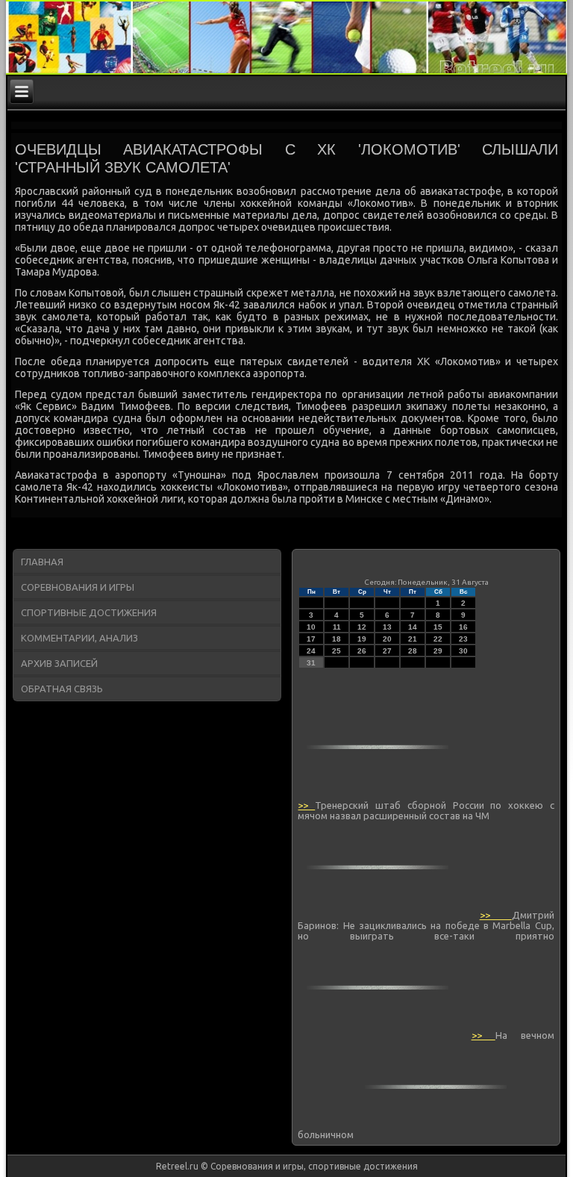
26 (361, 651)
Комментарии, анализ (79, 638)
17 (311, 639)
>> (306, 805)
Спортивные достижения (89, 612)
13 (387, 627)
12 (361, 627)
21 (412, 639)
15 (437, 627)
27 (387, 651)
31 (311, 663)
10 (311, 627)
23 (463, 639)
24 (311, 651)
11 (337, 627)
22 (437, 639)
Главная (42, 561)
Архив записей (59, 663)
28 (412, 651)
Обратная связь (62, 688)
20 (387, 639)
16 (463, 627)
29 (437, 651)
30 (463, 651)
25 (336, 651)
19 (361, 639)
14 (412, 627)
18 (336, 639)
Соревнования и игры (77, 587)
